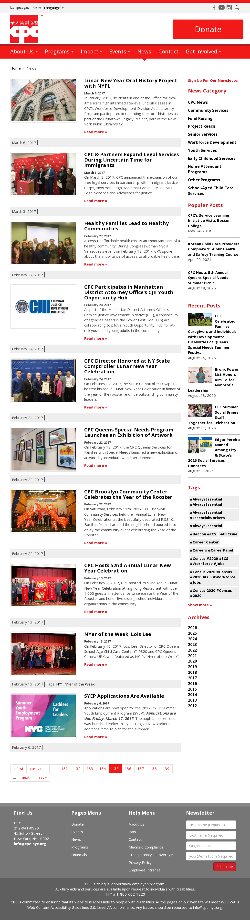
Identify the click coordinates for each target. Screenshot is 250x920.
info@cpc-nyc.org (30, 843)
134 (102, 768)
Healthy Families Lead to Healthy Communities (126, 226)
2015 (192, 689)
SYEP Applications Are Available (124, 696)
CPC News (198, 102)
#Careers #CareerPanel (211, 550)
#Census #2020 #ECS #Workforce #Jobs (209, 561)
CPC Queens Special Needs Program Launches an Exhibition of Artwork (128, 432)
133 (90, 768)
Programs (58, 51)
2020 (192, 661)
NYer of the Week (79, 684)
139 (166, 768)
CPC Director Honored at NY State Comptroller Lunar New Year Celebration (127, 366)
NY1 (59, 684)
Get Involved (202, 51)
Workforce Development (212, 142)
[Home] (28, 29)
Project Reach (201, 126)
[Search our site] (237, 7)
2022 (192, 650)
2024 (192, 639)
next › (27, 777)
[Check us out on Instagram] (229, 7)
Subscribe (225, 866)
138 (153, 768)
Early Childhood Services (211, 158)
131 (64, 768)
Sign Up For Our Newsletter (213, 80)
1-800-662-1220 (130, 894)
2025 (192, 633)
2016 (192, 683)
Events (118, 51)
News (144, 51)
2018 (192, 672)
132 (77, 768)
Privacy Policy (140, 862)
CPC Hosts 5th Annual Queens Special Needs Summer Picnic (208, 277)
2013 (192, 700)
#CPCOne (228, 534)
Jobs (132, 831)
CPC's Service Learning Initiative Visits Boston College (209, 220)
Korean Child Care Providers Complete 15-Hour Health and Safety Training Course (214, 249)
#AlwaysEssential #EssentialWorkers (207, 515)
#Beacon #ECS (203, 534)
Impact (90, 51)
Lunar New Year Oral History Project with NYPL (130, 83)
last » (42, 777)
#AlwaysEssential (206, 525)
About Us (22, 51)
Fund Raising (200, 118)
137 (140, 768)
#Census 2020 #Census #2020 (211, 593)
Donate (208, 29)
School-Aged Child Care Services (211, 190)
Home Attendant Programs (204, 169)
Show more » (200, 604)
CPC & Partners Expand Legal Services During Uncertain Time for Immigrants (131, 159)
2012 (192, 705)
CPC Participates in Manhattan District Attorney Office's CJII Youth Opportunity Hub (128, 292)
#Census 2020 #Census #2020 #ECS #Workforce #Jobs (212, 577)
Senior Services (203, 134)
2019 (192, 666)
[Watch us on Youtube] (221, 7)
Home (15, 68)
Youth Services (202, 150)
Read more (94, 131)
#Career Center (204, 542)
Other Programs (204, 180)
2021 (192, 655)
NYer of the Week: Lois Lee (117, 634)
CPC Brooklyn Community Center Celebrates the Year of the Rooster (128, 494)
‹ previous (38, 768)
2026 (192, 627)
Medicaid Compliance (146, 847)
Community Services (208, 110)
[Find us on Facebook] (214, 7)
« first (18, 768)
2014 (192, 694)
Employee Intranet (144, 870)
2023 (192, 644)
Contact (168, 51)
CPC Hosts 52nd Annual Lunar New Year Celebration (127, 568)
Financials (79, 854)
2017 (192, 678)
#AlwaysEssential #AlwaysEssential (206, 502)
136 (128, 768)
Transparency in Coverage (151, 854)
